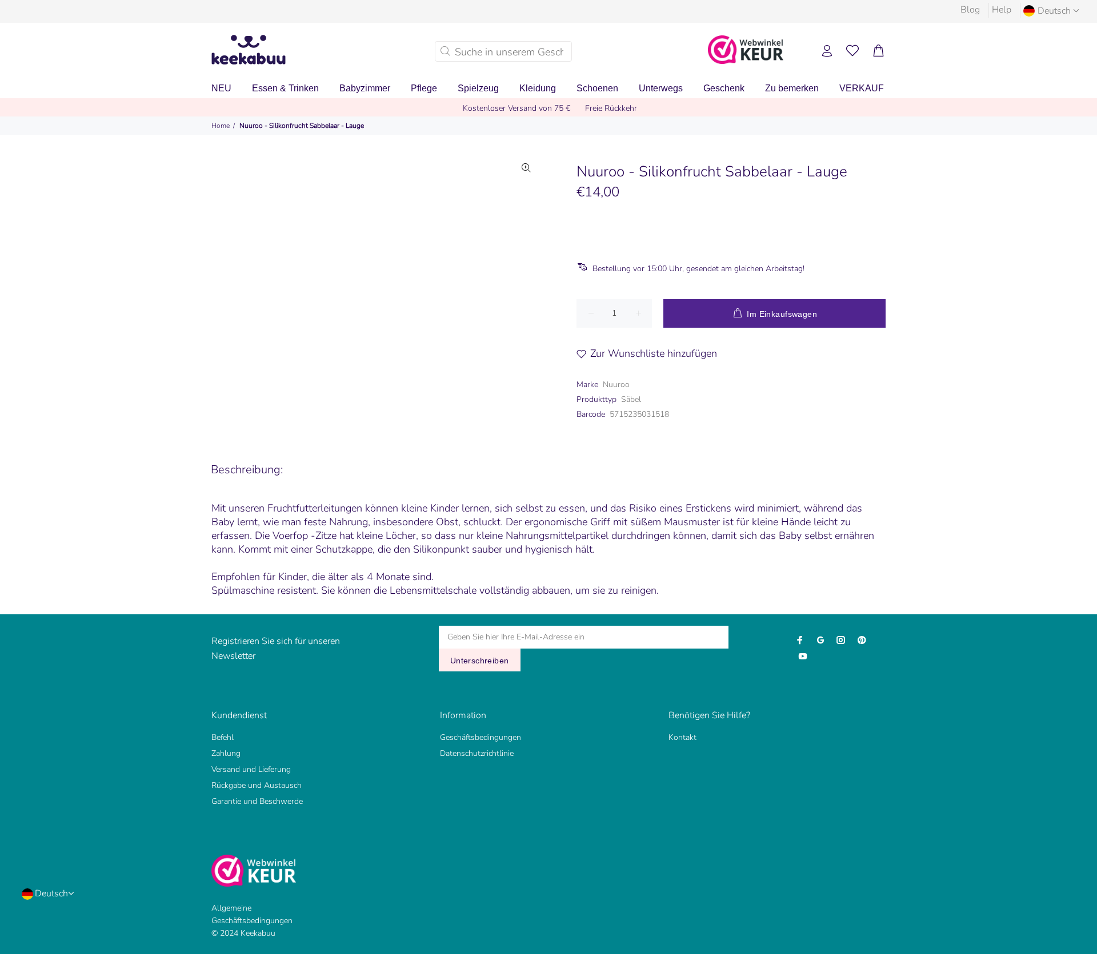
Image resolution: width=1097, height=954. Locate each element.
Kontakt (682, 737)
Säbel (631, 399)
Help (1001, 9)
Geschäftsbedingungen (480, 737)
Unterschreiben (479, 660)
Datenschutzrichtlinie (477, 753)
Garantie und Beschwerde (257, 801)
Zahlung (226, 753)
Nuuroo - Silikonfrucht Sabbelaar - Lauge (301, 125)
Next (526, 288)
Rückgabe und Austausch (256, 785)
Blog (970, 9)
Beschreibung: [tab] (247, 469)
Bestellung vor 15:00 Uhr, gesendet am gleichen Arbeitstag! (698, 268)
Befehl (222, 737)
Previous (285, 288)
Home (220, 125)
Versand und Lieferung (251, 769)
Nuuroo (616, 384)
